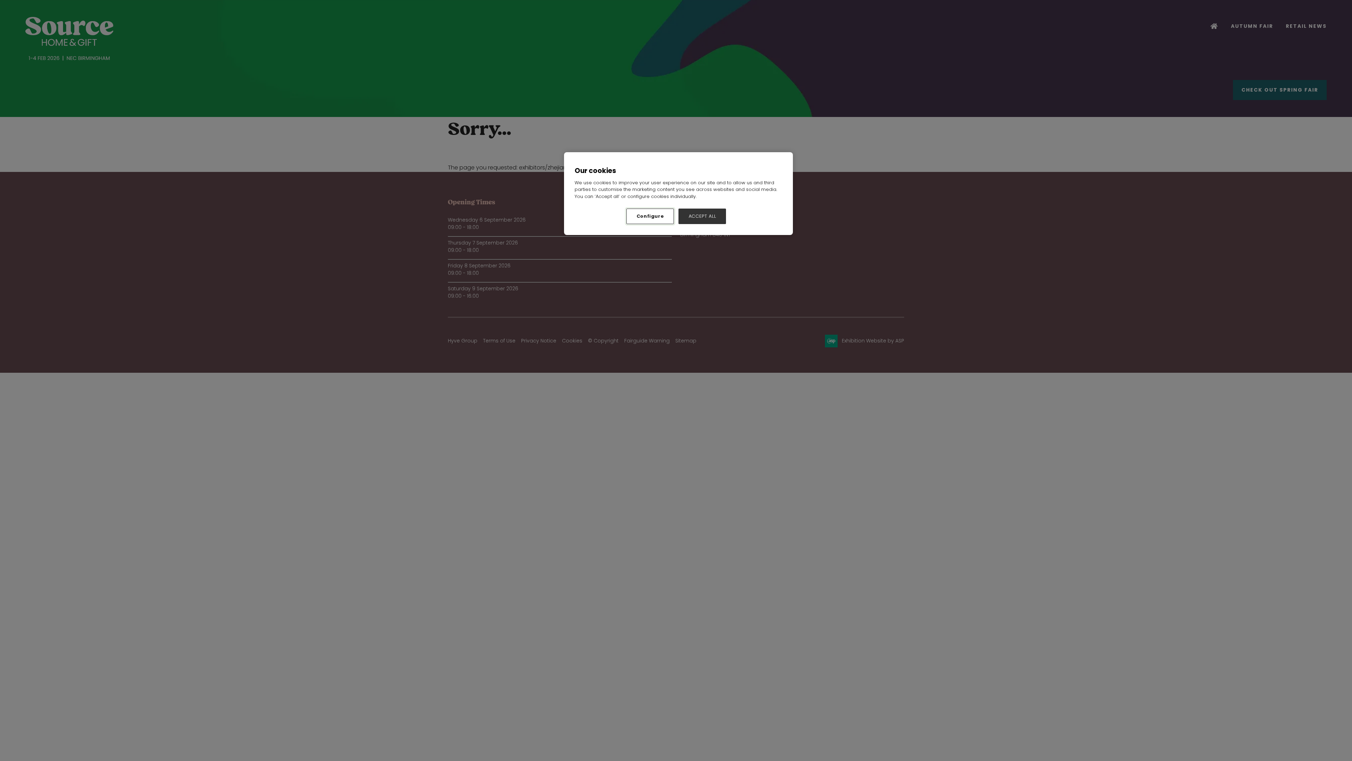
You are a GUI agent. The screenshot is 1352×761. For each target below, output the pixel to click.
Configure (650, 216)
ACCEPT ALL (702, 216)
